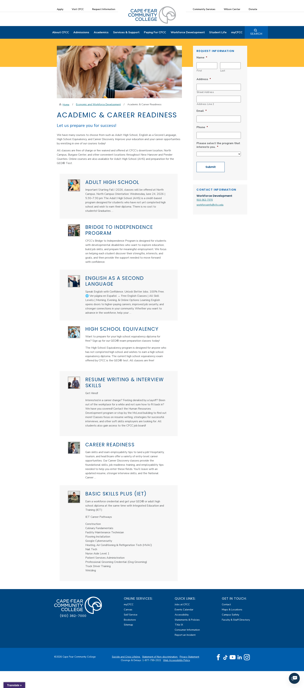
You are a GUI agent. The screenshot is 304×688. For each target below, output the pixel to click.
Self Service (130, 614)
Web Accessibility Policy (176, 660)
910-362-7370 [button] (205, 200)
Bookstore (130, 619)
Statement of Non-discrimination (160, 656)
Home (66, 104)
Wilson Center (232, 9)
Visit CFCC (78, 9)
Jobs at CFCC (182, 604)
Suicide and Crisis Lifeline (126, 656)
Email (202, 111)
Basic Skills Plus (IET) (116, 493)
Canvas (128, 609)
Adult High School (112, 182)
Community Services (204, 9)
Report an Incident (185, 635)
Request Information (103, 9)
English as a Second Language (114, 281)
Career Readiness (110, 444)
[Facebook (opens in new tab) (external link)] (218, 657)
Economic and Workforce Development (98, 104)
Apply (60, 9)
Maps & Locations (232, 609)
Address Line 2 (205, 104)
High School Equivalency (122, 329)
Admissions (81, 32)
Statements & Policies (187, 619)
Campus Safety (230, 614)
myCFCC (236, 32)
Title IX (179, 624)
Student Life (218, 32)
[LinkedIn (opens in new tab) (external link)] (239, 657)
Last (222, 70)
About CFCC (60, 32)
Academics (101, 32)
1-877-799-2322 (152, 660)
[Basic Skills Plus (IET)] (74, 497)
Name (202, 57)
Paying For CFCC (155, 32)
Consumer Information (187, 630)
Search (256, 34)
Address (204, 79)
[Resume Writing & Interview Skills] (74, 382)
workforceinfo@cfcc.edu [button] (210, 204)
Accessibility (182, 614)
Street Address (205, 92)
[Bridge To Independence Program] (74, 230)
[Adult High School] (74, 185)
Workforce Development (188, 32)
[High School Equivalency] (74, 332)
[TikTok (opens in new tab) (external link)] (225, 657)
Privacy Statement (189, 656)
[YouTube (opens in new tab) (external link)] (233, 657)
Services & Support (126, 32)
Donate (253, 9)
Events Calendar (184, 609)
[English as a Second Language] (74, 281)
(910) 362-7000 (73, 616)
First (199, 70)
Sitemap (128, 624)
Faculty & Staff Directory (236, 619)
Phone (202, 127)
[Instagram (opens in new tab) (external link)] (247, 657)
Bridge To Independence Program (119, 230)
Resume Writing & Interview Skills (124, 382)
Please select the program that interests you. (218, 145)
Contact (226, 604)
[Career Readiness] (74, 448)
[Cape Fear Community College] (152, 15)
